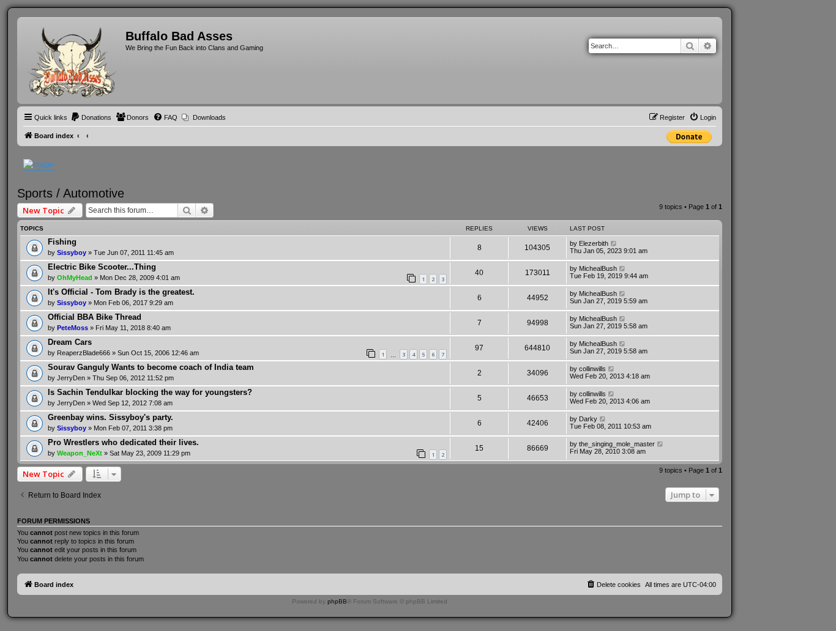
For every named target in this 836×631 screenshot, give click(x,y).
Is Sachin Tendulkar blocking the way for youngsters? (150, 392)
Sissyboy (71, 252)
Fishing (62, 241)
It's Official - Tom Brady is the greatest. (121, 292)
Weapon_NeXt (79, 453)
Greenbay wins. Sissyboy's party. (110, 417)
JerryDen (71, 378)
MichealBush (598, 268)
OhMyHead (74, 277)
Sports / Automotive (70, 193)
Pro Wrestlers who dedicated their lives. (123, 442)
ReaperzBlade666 (83, 352)
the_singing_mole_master (617, 444)
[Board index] (72, 60)
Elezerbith (593, 243)
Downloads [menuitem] (209, 117)
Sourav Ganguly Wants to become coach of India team (151, 367)
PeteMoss (72, 327)
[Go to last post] (614, 243)
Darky (588, 419)
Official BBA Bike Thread (94, 317)
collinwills (592, 368)
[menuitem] (90, 117)
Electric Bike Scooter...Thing (102, 266)
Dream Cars (70, 342)
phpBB (337, 601)
